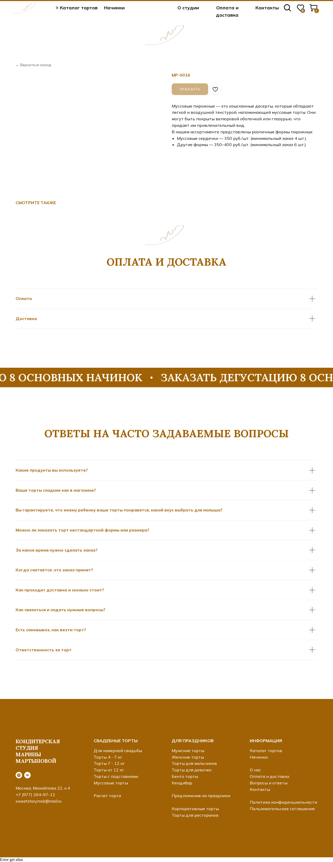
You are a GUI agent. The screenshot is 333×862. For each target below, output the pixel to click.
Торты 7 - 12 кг (109, 763)
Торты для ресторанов (195, 815)
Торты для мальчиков (194, 763)
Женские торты (188, 757)
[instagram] (19, 775)
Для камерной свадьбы (118, 750)
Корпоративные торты (195, 808)
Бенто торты (185, 776)
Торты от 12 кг (109, 769)
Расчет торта (107, 795)
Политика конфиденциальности (283, 802)
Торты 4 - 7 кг (108, 757)
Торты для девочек (192, 769)
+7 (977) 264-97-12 (35, 794)
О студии (188, 8)
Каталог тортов (266, 750)
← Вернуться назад (33, 65)
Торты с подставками (116, 776)
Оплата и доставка (269, 776)
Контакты (267, 8)
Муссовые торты (111, 782)
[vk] (27, 775)
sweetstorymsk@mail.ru (38, 801)
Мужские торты (188, 750)
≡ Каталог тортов (77, 8)
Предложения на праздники (201, 795)
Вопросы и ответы (268, 782)
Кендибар (182, 782)
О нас (255, 769)
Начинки (114, 8)
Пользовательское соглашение (282, 808)
